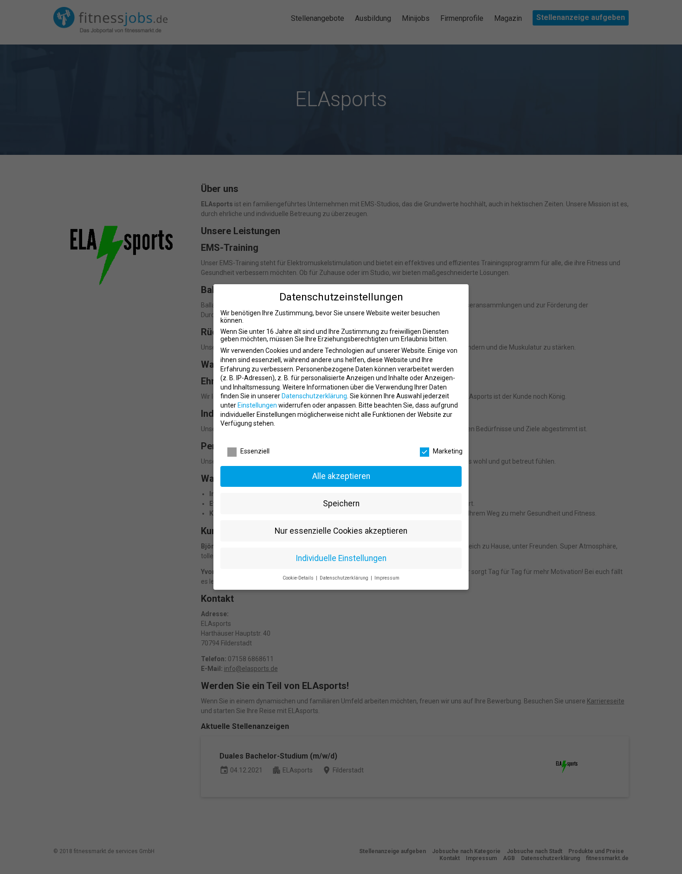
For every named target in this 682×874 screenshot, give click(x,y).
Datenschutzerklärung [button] (345, 578)
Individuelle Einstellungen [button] (341, 558)
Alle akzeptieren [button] (341, 476)
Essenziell (255, 451)
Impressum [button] (386, 578)
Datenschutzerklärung (314, 396)
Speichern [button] (341, 503)
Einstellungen (257, 405)
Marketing (448, 451)
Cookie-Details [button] (299, 578)
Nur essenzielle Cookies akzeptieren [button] (341, 531)
